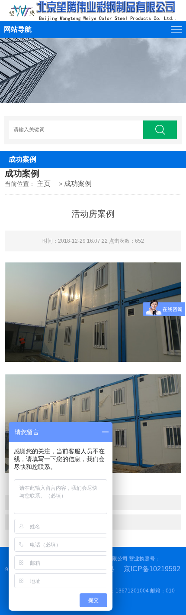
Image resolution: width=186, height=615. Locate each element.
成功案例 (78, 183)
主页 (44, 183)
